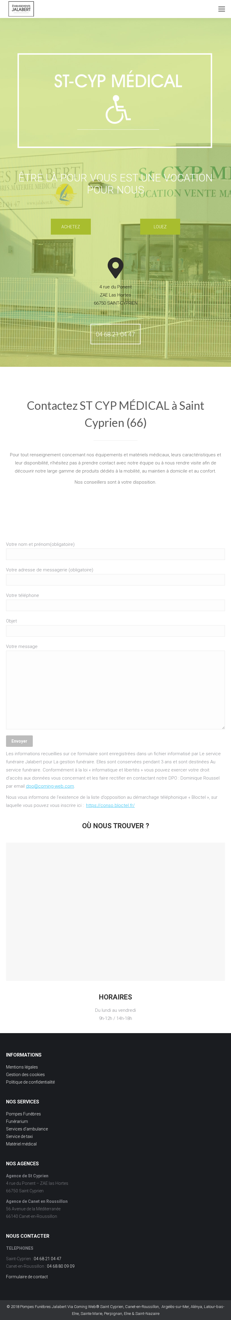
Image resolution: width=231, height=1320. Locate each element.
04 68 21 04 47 (47, 1258)
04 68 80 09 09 (61, 1266)
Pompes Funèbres (23, 1114)
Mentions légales (22, 1067)
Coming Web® (86, 1306)
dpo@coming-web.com (50, 786)
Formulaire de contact (27, 1276)
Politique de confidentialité (30, 1082)
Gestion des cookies (25, 1074)
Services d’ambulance (27, 1129)
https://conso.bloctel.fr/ (110, 805)
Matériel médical (21, 1144)
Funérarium (17, 1121)
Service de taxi (19, 1136)
